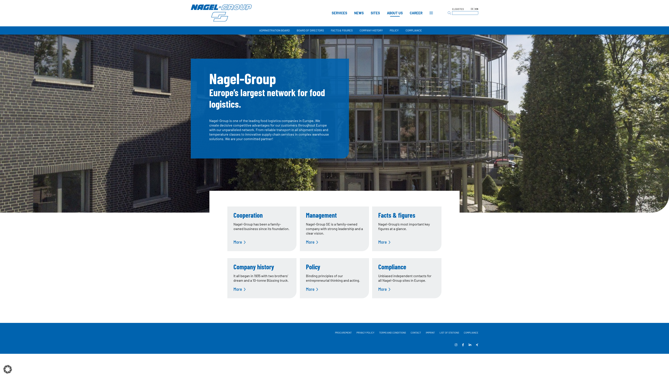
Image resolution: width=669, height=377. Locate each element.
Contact (416, 332)
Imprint (430, 332)
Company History (371, 30)
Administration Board (274, 30)
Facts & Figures (342, 30)
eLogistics (458, 9)
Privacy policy (365, 332)
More (237, 242)
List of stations (449, 332)
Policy (394, 30)
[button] (7, 369)
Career (416, 13)
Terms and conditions (392, 332)
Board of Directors (310, 30)
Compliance (414, 30)
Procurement (343, 332)
